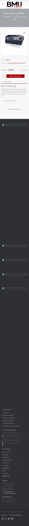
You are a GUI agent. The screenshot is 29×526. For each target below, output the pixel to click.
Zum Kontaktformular (10, 493)
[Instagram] (9, 518)
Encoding (14, 63)
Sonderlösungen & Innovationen (11, 426)
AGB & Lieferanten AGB (15, 515)
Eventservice (5, 412)
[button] (24, 32)
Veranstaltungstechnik (8, 423)
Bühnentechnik (6, 452)
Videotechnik (5, 476)
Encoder (9, 63)
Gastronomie (5, 457)
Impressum (4, 515)
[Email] (2, 518)
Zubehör (8, 60)
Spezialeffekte (6, 468)
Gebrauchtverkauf (7, 460)
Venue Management (7, 415)
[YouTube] (12, 518)
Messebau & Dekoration (8, 418)
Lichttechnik (5, 463)
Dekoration (5, 455)
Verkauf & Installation (8, 420)
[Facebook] (5, 518)
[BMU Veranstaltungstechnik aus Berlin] (14, 4)
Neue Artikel (5, 465)
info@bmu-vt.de (8, 491)
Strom (4, 470)
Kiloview (18, 63)
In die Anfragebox (16, 76)
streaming (23, 63)
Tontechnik (5, 473)
